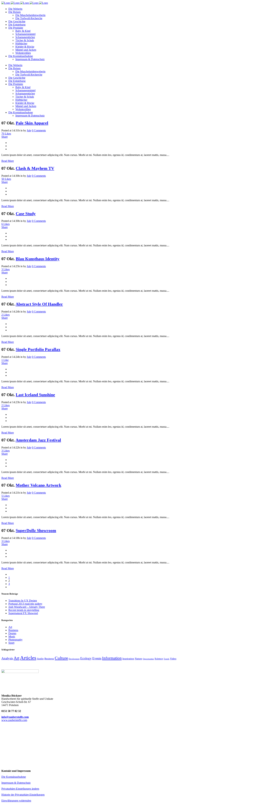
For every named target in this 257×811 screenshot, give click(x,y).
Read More (7, 160)
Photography (15, 639)
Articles (28, 658)
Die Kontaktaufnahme (13, 776)
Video (173, 658)
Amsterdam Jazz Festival (38, 440)
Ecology (86, 658)
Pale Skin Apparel (32, 123)
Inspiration (128, 658)
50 (6, 178)
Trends (166, 659)
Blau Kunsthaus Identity (37, 259)
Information (112, 658)
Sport (11, 642)
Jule (29, 130)
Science (159, 658)
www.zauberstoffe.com (14, 720)
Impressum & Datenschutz (16, 782)
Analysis (7, 658)
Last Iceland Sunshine (35, 394)
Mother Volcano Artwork (38, 485)
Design (12, 633)
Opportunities (148, 659)
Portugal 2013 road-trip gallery (25, 603)
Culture (61, 657)
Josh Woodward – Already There (26, 606)
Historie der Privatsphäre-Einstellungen (23, 794)
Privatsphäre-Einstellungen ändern (20, 788)
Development (74, 659)
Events (96, 658)
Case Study (26, 213)
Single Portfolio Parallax (38, 349)
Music (11, 636)
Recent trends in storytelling (23, 610)
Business (13, 630)
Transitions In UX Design (22, 600)
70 (6, 133)
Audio (40, 658)
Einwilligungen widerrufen (16, 800)
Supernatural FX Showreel (23, 613)
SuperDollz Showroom (36, 530)
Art (10, 627)
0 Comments (39, 130)
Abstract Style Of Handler (39, 304)
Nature (138, 658)
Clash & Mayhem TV (35, 168)
